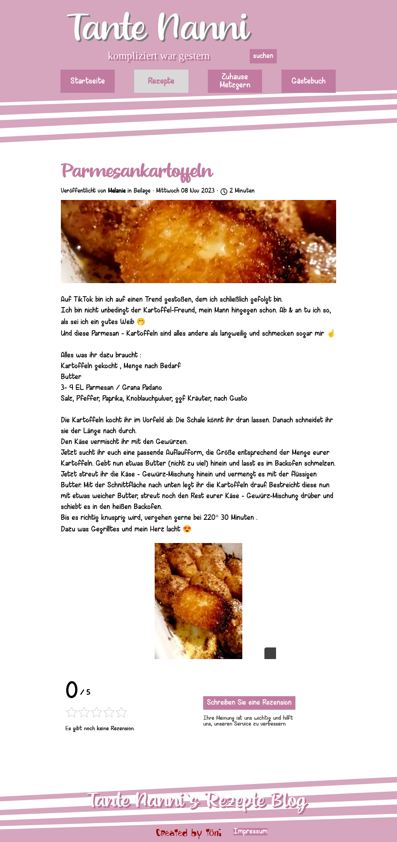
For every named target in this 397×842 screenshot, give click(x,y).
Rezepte (161, 81)
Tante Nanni (158, 28)
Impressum (250, 831)
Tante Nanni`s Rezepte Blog (196, 800)
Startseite (88, 81)
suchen (263, 56)
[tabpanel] (281, 832)
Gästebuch (309, 81)
